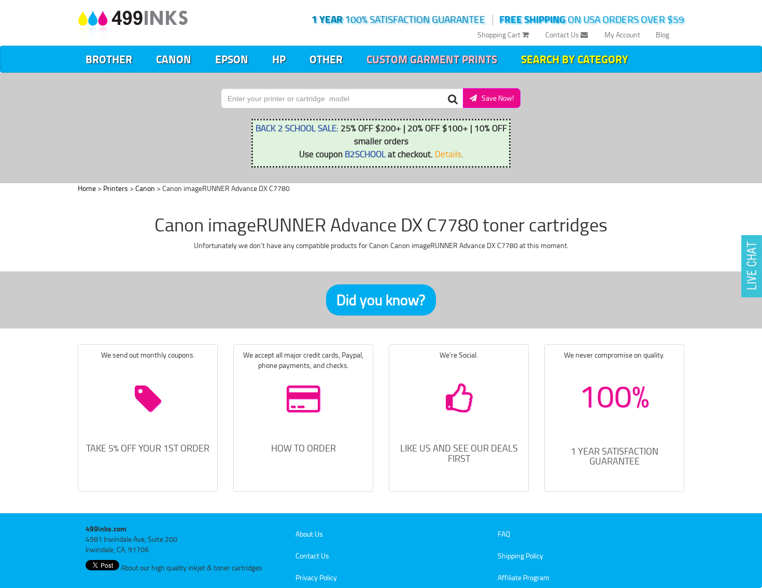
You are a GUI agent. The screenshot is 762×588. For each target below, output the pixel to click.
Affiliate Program (523, 577)
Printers (115, 188)
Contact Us (563, 34)
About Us (309, 534)
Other (326, 59)
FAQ (504, 534)
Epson (231, 59)
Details (448, 153)
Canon (173, 59)
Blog (662, 34)
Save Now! (495, 98)
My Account (622, 34)
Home (87, 188)
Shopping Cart (499, 34)
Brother (109, 59)
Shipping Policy (520, 555)
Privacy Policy (316, 577)
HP (279, 59)
